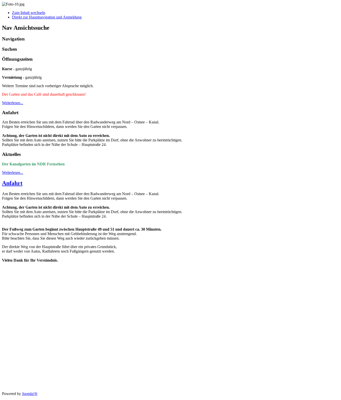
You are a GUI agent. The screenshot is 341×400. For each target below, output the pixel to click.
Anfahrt (12, 183)
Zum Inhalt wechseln (28, 12)
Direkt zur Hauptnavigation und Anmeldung (47, 17)
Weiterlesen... (12, 103)
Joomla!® (29, 394)
